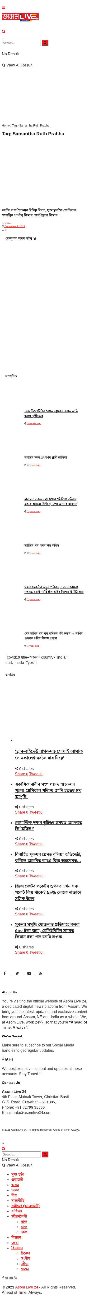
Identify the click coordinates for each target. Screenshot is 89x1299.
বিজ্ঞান (16, 1237)
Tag (14, 126)
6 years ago (33, 553)
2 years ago (33, 511)
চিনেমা (25, 1253)
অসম (15, 1185)
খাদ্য (24, 1227)
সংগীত (25, 1258)
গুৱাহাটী (17, 1179)
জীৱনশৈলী (19, 1216)
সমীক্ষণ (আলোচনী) (25, 1206)
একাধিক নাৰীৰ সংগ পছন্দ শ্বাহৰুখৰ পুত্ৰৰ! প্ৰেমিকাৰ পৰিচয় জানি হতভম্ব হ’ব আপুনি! (48, 790)
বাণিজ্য (16, 1211)
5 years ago (33, 465)
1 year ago (33, 646)
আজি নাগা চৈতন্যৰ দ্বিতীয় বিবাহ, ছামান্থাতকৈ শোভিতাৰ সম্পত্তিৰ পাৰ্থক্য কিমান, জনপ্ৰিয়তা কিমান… (39, 213)
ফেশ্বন (25, 1269)
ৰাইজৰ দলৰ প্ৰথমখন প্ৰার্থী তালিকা (45, 457)
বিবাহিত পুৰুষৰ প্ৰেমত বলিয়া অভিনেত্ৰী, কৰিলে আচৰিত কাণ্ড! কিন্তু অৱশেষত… (48, 857)
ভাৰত (15, 1190)
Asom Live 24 (19, 1130)
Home (6, 126)
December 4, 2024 (14, 226)
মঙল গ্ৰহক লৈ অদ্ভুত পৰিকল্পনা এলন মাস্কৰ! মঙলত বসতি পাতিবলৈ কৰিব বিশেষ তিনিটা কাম (54, 589)
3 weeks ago (34, 423)
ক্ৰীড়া (24, 1263)
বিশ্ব (14, 1195)
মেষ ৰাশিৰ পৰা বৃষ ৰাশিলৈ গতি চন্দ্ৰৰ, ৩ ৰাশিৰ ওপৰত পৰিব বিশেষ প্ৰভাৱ (53, 636)
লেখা (15, 1242)
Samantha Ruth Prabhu (34, 126)
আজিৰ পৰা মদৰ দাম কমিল (41, 545)
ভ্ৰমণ (24, 1232)
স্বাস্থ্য (24, 1221)
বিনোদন (17, 1248)
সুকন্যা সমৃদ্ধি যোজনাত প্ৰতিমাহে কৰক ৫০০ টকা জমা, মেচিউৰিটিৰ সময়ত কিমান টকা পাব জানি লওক (47, 930)
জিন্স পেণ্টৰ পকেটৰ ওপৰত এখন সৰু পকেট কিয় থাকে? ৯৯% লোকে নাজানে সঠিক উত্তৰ (48, 892)
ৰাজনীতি (17, 1200)
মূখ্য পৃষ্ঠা (17, 1174)
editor (8, 223)
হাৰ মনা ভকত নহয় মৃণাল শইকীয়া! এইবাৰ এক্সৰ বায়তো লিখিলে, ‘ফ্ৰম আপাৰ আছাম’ (50, 501)
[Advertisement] (44, 76)
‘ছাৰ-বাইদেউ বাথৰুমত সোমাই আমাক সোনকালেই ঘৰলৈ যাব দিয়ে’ (49, 754)
